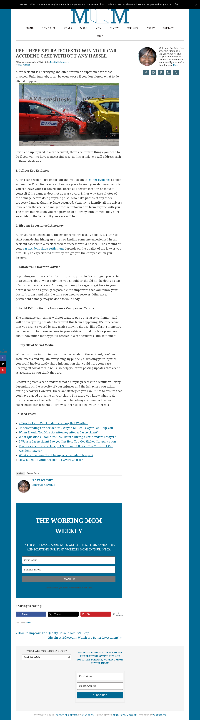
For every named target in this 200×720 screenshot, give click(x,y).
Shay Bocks (88, 715)
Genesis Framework (124, 715)
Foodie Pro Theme (67, 715)
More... (177, 65)
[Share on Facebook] (3, 358)
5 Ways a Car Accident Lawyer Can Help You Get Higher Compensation (67, 441)
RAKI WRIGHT (42, 480)
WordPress (160, 715)
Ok (176, 4)
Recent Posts (33, 473)
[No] (196, 4)
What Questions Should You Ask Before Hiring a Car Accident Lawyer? (67, 437)
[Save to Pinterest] (3, 370)
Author (20, 473)
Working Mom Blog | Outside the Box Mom (100, 10)
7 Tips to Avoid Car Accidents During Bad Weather (53, 423)
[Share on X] (3, 364)
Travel (27, 623)
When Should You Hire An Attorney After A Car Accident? (59, 432)
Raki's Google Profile (43, 485)
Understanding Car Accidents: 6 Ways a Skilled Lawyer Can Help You (66, 428)
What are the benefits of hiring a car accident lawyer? (56, 455)
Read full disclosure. (59, 62)
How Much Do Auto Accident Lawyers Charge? (51, 459)
